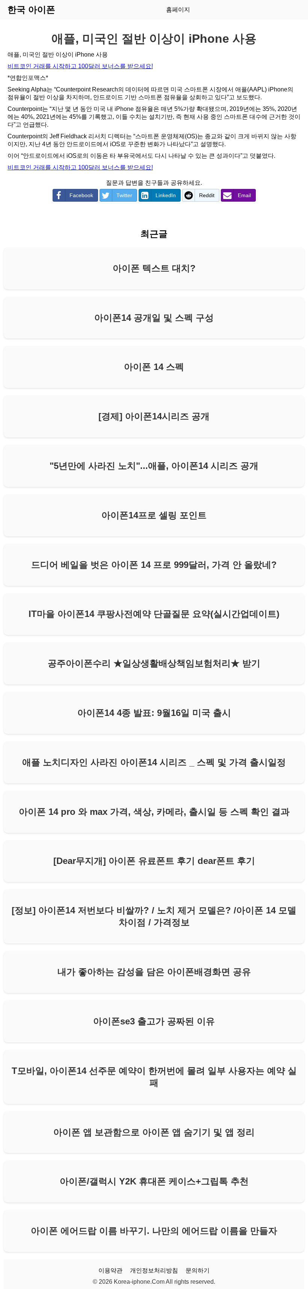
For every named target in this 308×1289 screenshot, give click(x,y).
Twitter (124, 195)
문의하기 (198, 1270)
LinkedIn (166, 195)
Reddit (206, 195)
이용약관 (110, 1270)
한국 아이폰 (31, 9)
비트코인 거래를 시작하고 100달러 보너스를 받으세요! (80, 66)
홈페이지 (178, 9)
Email (244, 195)
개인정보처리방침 (154, 1270)
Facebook (81, 195)
